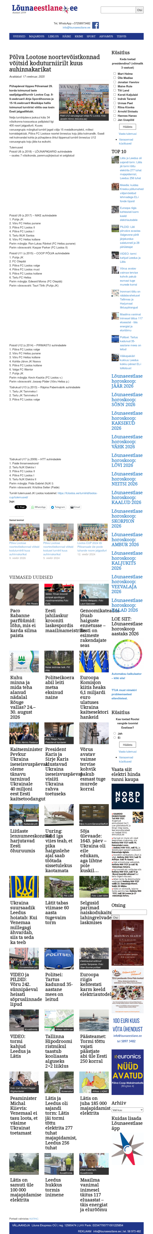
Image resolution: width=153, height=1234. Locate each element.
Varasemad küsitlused (126, 141)
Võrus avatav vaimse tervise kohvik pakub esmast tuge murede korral (129, 276)
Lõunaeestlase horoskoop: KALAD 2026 (127, 605)
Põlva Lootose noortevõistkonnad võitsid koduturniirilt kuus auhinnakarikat (24, 548)
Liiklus (53, 36)
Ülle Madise (125, 78)
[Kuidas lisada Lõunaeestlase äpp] (128, 1149)
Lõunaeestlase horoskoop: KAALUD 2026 (127, 497)
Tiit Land (123, 90)
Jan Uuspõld (126, 120)
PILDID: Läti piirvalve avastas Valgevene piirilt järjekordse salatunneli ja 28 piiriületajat (130, 237)
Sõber (37, 43)
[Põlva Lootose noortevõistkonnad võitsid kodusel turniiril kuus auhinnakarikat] (58, 532)
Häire (67, 36)
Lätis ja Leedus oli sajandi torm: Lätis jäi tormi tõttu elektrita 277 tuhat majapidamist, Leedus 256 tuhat (131, 168)
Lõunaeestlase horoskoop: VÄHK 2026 (127, 441)
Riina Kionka (126, 107)
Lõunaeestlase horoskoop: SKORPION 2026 (127, 519)
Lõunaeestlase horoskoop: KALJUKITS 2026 (127, 561)
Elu (48, 43)
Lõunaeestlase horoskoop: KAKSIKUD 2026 (127, 421)
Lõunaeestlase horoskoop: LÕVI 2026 (127, 460)
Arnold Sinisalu (128, 111)
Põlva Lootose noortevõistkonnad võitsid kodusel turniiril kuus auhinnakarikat (58, 548)
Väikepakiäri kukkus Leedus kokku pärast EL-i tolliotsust (130, 362)
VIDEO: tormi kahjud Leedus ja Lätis (130, 257)
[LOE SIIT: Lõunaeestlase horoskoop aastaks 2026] (128, 654)
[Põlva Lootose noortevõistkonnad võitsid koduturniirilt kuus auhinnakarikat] (24, 532)
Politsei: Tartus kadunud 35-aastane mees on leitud (130, 343)
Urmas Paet (125, 103)
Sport (91, 36)
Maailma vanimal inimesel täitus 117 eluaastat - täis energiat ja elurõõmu (131, 322)
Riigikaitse (21, 43)
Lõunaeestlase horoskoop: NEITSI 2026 (127, 478)
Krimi (79, 36)
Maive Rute (125, 86)
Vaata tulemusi (128, 133)
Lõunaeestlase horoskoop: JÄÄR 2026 (127, 381)
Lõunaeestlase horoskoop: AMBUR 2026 (127, 539)
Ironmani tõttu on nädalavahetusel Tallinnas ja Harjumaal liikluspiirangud (130, 299)
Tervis (121, 36)
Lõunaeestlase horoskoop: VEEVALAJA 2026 (127, 584)
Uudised (19, 36)
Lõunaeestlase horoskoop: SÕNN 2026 (127, 399)
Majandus (36, 36)
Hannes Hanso (127, 116)
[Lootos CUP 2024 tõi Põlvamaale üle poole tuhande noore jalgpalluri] (92, 532)
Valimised (62, 43)
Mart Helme (125, 74)
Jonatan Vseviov (128, 82)
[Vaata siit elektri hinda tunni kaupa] (128, 797)
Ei (119, 738)
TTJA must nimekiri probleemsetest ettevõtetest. (124, 694)
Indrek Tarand (127, 99)
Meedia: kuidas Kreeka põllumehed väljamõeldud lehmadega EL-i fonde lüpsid (131, 193)
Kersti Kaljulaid (128, 95)
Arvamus (106, 36)
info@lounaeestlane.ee (76, 27)
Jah (120, 733)
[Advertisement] (59, 185)
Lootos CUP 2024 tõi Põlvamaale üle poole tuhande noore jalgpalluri (92, 546)
